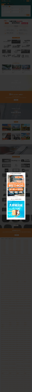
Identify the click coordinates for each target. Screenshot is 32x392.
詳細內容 (8, 196)
